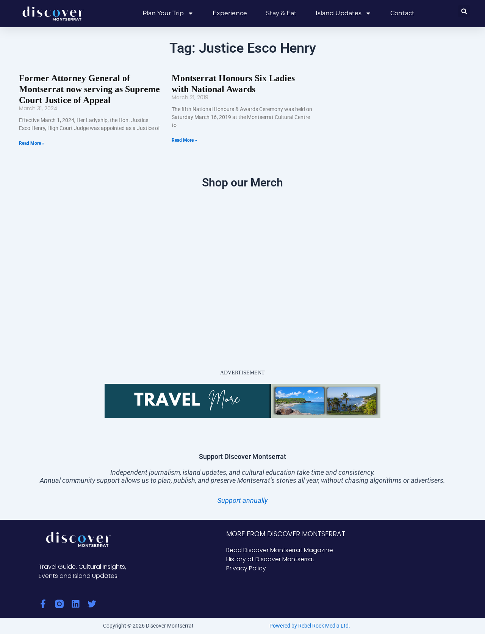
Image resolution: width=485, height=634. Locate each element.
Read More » (31, 143)
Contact (402, 13)
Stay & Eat (281, 13)
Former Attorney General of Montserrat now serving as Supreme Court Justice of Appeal (89, 89)
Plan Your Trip (163, 13)
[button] (464, 11)
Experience (230, 13)
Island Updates (338, 13)
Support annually (242, 500)
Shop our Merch (242, 182)
